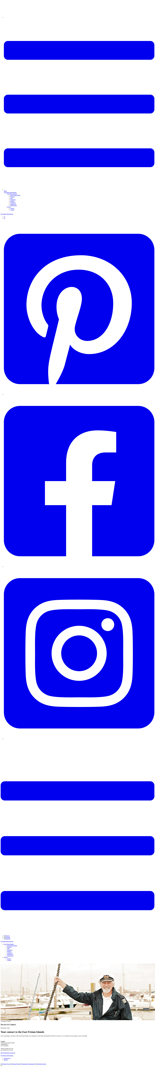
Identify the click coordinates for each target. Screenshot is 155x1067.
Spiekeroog (13, 204)
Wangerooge (13, 205)
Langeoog (13, 202)
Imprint (6, 1059)
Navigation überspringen (10, 192)
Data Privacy (7, 1058)
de (4, 216)
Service (9, 207)
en (4, 218)
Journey (12, 208)
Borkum (12, 196)
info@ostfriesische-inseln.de (8, 1053)
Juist (11, 198)
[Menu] (77, 933)
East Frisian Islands (12, 194)
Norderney (13, 199)
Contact (12, 210)
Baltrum (12, 201)
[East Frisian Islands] (79, 17)
